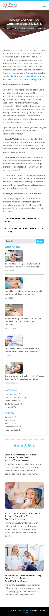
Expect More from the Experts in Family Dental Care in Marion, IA (23, 576)
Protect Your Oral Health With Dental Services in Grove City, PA (22, 514)
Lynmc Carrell (12, 28)
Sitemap (25, 612)
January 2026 (10, 423)
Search (40, 241)
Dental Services (38, 28)
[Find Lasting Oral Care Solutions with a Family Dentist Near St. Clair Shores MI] (14, 340)
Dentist (8, 407)
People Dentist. (25, 610)
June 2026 (9, 417)
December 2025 (11, 427)
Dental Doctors (11, 401)
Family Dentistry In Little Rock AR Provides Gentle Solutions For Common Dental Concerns (23, 321)
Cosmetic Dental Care (14, 397)
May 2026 (9, 420)
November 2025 (11, 430)
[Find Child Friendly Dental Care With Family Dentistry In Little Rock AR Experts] (14, 283)
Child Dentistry (11, 394)
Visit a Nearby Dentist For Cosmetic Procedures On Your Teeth (21, 456)
